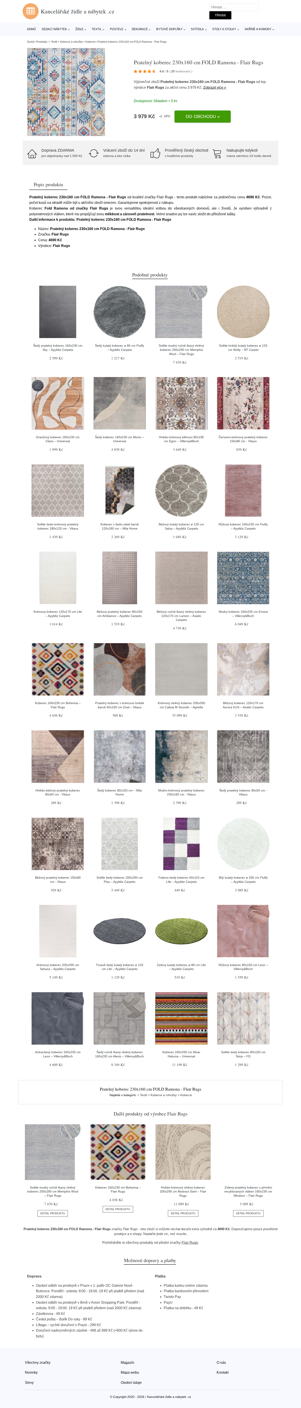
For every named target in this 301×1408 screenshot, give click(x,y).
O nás (221, 1362)
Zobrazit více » (214, 87)
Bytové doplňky (169, 29)
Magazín (127, 1362)
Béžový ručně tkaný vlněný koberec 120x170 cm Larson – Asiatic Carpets (181, 616)
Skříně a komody (258, 29)
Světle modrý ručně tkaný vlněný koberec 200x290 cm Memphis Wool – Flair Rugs (181, 349)
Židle (79, 29)
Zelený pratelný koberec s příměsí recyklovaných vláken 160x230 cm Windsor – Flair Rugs (248, 1191)
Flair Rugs (155, 87)
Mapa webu (130, 1372)
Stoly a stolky (224, 29)
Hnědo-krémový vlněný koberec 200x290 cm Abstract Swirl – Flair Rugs (183, 1191)
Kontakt (223, 1372)
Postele (116, 29)
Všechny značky (37, 1362)
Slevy (29, 1382)
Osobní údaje (131, 1382)
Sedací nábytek (54, 29)
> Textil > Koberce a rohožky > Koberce (72, 41)
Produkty (41, 41)
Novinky (31, 1372)
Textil (97, 29)
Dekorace (140, 29)
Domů (31, 29)
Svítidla (197, 29)
